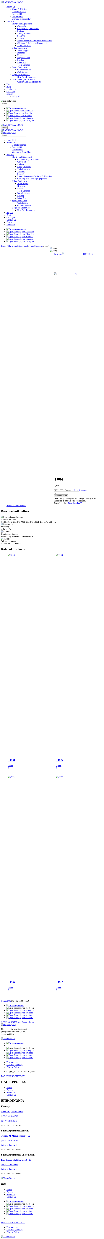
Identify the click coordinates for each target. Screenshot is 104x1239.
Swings (20, 31)
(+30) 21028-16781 (9, 1140)
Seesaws (21, 36)
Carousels (21, 26)
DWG (79, 503)
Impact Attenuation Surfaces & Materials (34, 41)
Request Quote (61, 496)
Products (10, 21)
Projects (9, 84)
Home (3, 246)
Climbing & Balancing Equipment (32, 43)
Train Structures (24, 45)
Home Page (11, 140)
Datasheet (72, 503)
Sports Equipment (19, 67)
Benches (21, 53)
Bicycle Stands (23, 57)
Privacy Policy (12, 1067)
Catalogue (10, 91)
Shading (20, 60)
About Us (10, 7)
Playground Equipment (22, 24)
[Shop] (15, 1005)
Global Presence (19, 11)
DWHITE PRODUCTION (13, 1076)
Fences (20, 55)
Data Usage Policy (14, 1064)
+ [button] (8, 768)
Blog (8, 86)
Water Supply (23, 50)
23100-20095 (12, 1164)
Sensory (20, 38)
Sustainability (17, 14)
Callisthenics (22, 72)
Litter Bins (21, 62)
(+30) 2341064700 (9, 1022)
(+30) (3, 1164)
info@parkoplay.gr (26, 1022)
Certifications (17, 16)
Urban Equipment (19, 48)
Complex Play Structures (28, 28)
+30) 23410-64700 (10, 1116)
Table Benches (23, 65)
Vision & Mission (19, 9)
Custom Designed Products (23, 79)
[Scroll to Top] (8, 1038)
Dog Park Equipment (21, 74)
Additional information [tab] (16, 505)
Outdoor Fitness (24, 70)
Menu (4, 128)
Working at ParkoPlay (21, 19)
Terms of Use (12, 1062)
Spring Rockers (24, 33)
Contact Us (11, 89)
